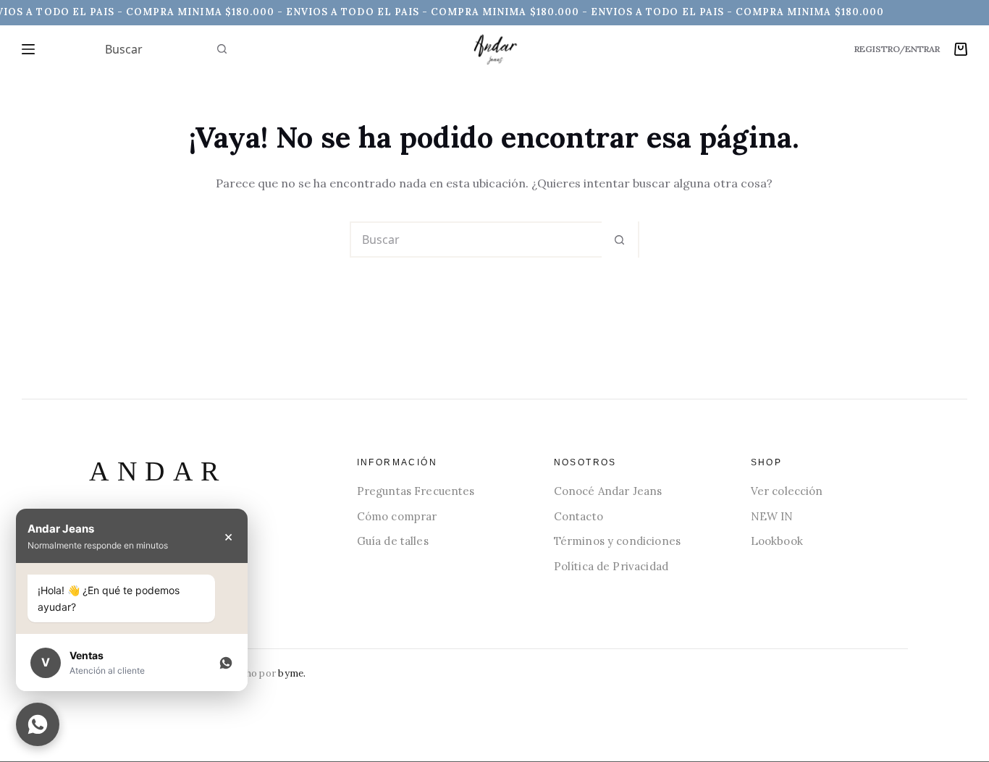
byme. (292, 673)
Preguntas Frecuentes (416, 491)
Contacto (578, 516)
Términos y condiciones (617, 541)
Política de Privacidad (611, 566)
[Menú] (28, 49)
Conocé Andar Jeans (608, 491)
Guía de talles (393, 541)
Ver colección (787, 491)
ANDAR (158, 471)
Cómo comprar (397, 516)
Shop (767, 462)
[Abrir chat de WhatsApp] (37, 724)
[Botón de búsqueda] (222, 49)
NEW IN (772, 516)
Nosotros (585, 462)
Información (397, 462)
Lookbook (777, 541)
